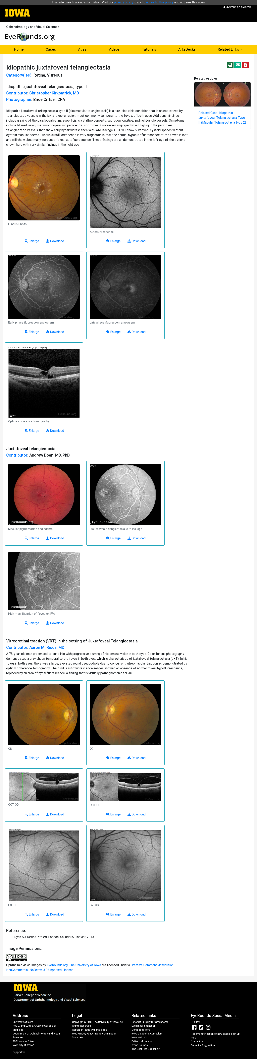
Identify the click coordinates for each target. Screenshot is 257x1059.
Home (19, 49)
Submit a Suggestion (203, 1045)
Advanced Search (238, 7)
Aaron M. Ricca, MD (46, 647)
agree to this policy (159, 2)
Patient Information (142, 1041)
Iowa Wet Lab (139, 1037)
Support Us (19, 1052)
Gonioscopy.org (141, 1029)
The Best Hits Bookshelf (146, 1048)
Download (56, 241)
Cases (51, 49)
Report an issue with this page (89, 1029)
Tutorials (149, 49)
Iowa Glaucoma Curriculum (147, 1033)
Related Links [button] (236, 49)
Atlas (82, 49)
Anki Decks (187, 49)
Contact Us (197, 1041)
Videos (114, 49)
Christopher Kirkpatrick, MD (54, 93)
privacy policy (123, 2)
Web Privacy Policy (82, 1033)
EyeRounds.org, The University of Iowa (74, 965)
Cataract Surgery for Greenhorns (150, 1021)
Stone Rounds (140, 1045)
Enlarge (33, 241)
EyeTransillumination (144, 1025)
